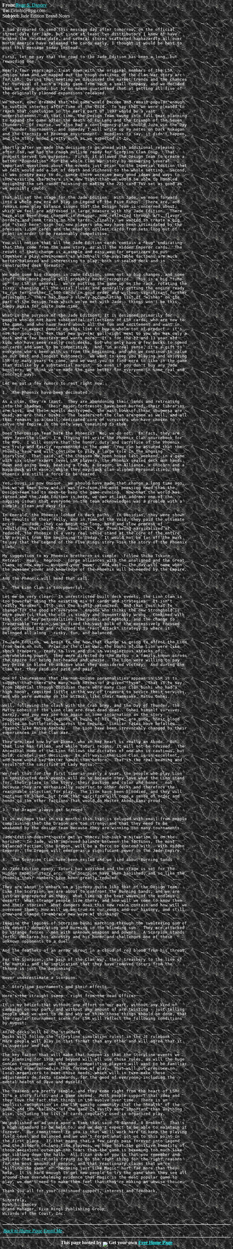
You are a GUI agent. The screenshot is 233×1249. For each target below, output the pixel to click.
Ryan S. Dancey (31, 5)
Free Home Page (155, 1242)
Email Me (52, 1230)
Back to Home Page (22, 1230)
